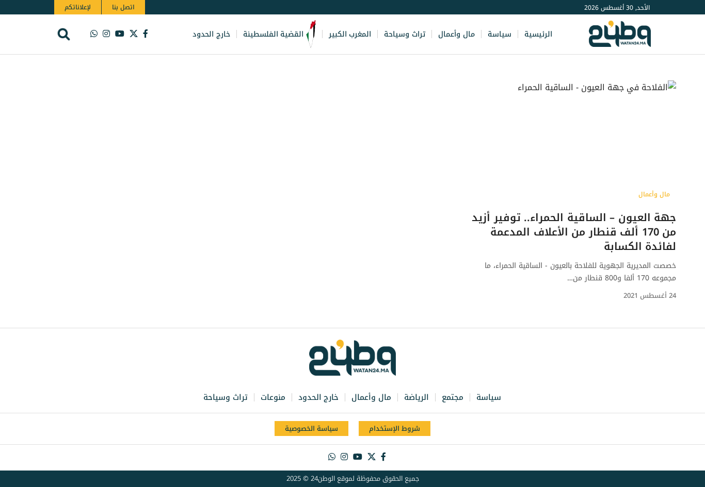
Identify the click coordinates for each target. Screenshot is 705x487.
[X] (133, 34)
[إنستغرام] (106, 34)
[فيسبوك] (145, 34)
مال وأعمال (654, 194)
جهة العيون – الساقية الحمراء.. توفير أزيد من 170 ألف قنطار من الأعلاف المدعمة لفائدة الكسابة (574, 232)
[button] (64, 34)
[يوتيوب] (120, 34)
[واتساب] (94, 34)
